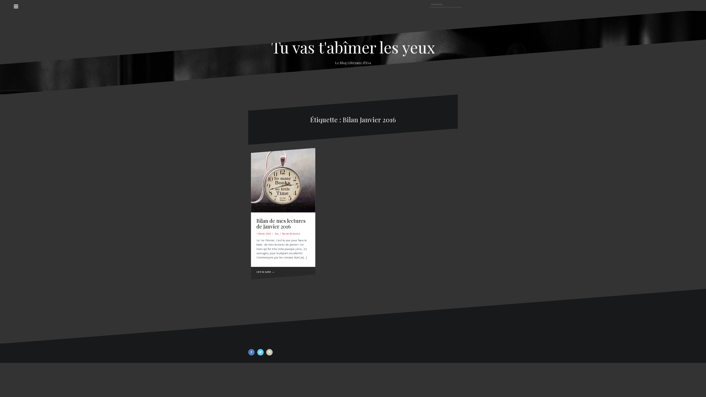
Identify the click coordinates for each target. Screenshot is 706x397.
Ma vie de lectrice (291, 233)
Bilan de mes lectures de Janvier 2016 (281, 223)
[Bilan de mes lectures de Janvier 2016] (283, 180)
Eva (277, 233)
